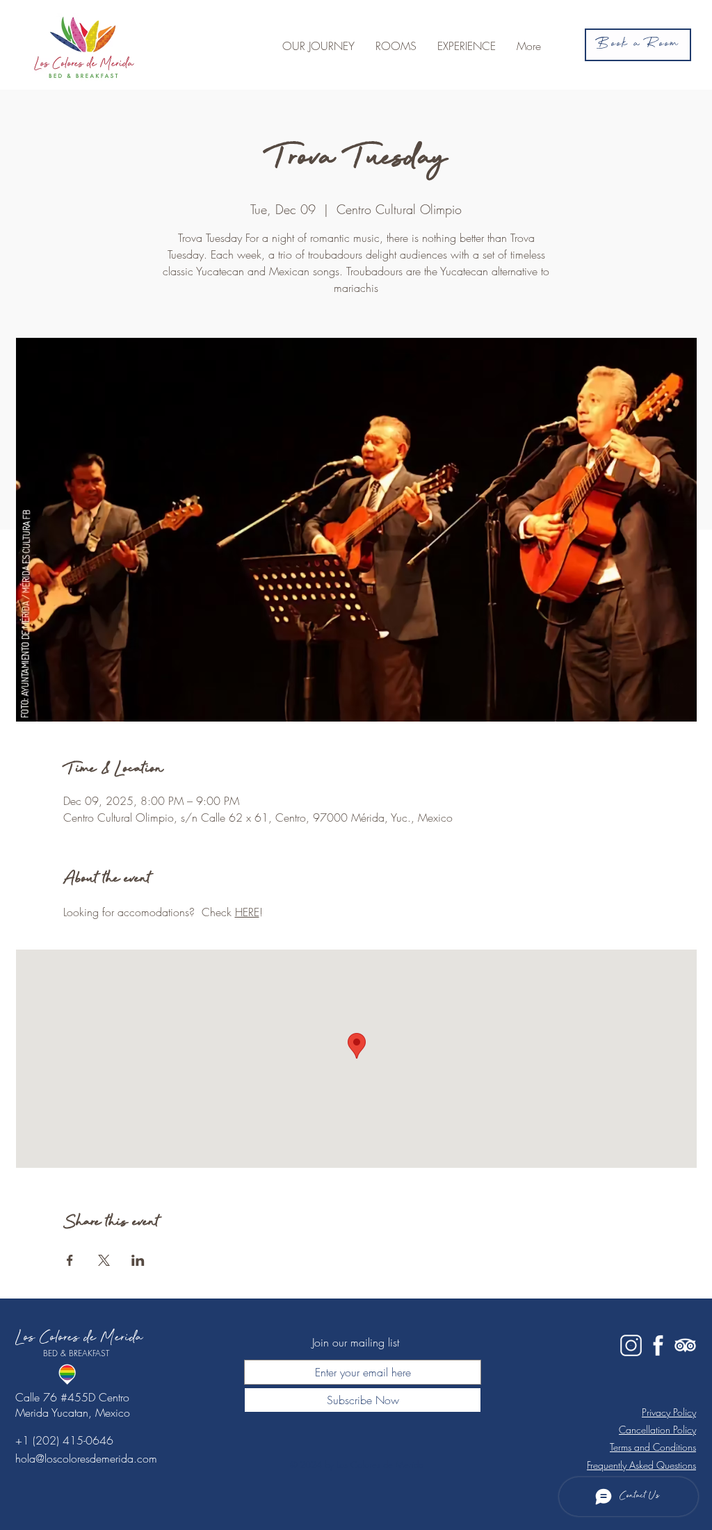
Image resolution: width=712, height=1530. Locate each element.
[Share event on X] (104, 1260)
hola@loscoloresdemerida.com (86, 1458)
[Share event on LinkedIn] (138, 1260)
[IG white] (631, 1345)
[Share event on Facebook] (69, 1260)
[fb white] (658, 1345)
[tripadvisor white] (685, 1345)
